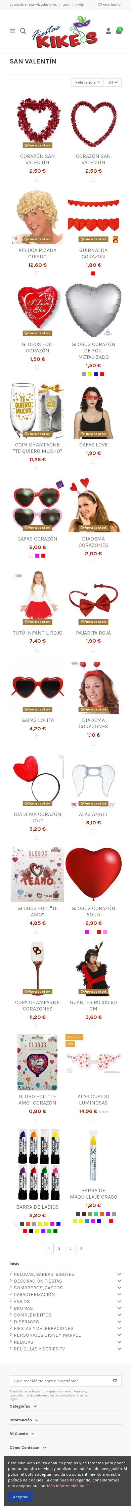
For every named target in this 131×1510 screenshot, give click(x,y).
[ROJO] (93, 273)
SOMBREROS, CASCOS (38, 1288)
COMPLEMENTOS (33, 1315)
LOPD (66, 4)
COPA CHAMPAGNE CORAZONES (37, 1005)
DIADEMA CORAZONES (93, 541)
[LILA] (108, 1214)
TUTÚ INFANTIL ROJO (37, 633)
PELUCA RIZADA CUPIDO (37, 253)
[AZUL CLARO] (87, 1221)
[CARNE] (90, 1214)
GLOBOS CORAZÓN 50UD (94, 911)
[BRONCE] (16, 1224)
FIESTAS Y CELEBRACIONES (44, 1328)
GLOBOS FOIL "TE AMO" (37, 911)
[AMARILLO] (40, 1224)
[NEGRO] (22, 1224)
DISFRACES (26, 1322)
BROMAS (23, 1308)
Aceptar (20, 1497)
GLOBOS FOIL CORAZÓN (37, 347)
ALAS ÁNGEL (93, 814)
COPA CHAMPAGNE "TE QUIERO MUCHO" (37, 447)
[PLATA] (84, 374)
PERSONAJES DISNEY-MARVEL (47, 1335)
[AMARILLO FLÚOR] (37, 1231)
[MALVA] (43, 1231)
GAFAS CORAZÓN (37, 538)
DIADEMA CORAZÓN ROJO (37, 817)
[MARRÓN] (84, 1214)
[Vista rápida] (45, 148)
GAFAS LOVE (93, 444)
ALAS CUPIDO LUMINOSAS (93, 1099)
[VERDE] (49, 1231)
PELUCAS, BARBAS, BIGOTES (44, 1274)
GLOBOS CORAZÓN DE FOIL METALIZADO (94, 350)
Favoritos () (112, 4)
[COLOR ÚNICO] (37, 180)
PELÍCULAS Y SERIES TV (39, 1349)
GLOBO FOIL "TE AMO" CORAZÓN (37, 1099)
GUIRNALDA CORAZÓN (93, 253)
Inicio (79, 4)
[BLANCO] (93, 932)
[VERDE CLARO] (96, 1214)
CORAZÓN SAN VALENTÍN (37, 159)
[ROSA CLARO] (105, 932)
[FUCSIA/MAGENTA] (52, 1224)
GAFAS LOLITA (37, 720)
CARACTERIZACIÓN (34, 1294)
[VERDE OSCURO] (55, 1231)
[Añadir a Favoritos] (29, 148)
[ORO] (90, 374)
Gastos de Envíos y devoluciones (33, 4)
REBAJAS (23, 1342)
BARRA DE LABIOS (37, 1207)
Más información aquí (67, 1485)
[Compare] (37, 148)
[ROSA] (37, 556)
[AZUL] (96, 374)
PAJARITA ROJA (93, 633)
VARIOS (22, 1301)
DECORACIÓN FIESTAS (38, 1281)
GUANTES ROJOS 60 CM (93, 1005)
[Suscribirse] (115, 1381)
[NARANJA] (28, 1224)
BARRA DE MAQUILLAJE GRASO (93, 1193)
